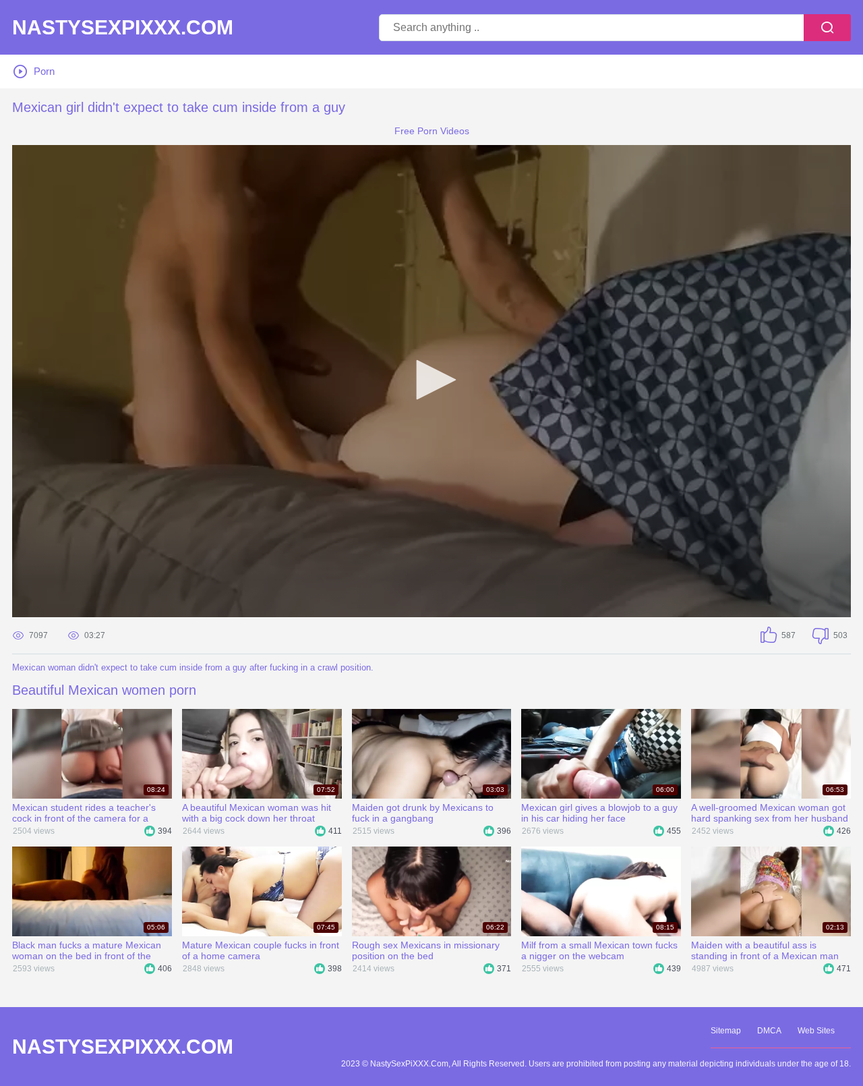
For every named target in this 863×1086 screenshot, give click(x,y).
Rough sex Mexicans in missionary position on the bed (426, 950)
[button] (431, 379)
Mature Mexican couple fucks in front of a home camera (260, 950)
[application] (431, 381)
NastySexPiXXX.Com (122, 28)
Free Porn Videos (431, 130)
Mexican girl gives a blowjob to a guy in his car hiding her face (599, 813)
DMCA (769, 1030)
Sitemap (726, 1030)
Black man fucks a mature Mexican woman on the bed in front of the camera (86, 950)
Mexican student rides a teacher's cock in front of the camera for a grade (84, 813)
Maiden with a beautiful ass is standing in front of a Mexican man (765, 950)
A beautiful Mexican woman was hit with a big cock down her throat (256, 813)
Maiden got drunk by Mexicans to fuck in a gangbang (423, 813)
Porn (44, 71)
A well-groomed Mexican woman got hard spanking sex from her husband (769, 813)
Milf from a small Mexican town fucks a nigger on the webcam (599, 950)
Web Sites (816, 1030)
